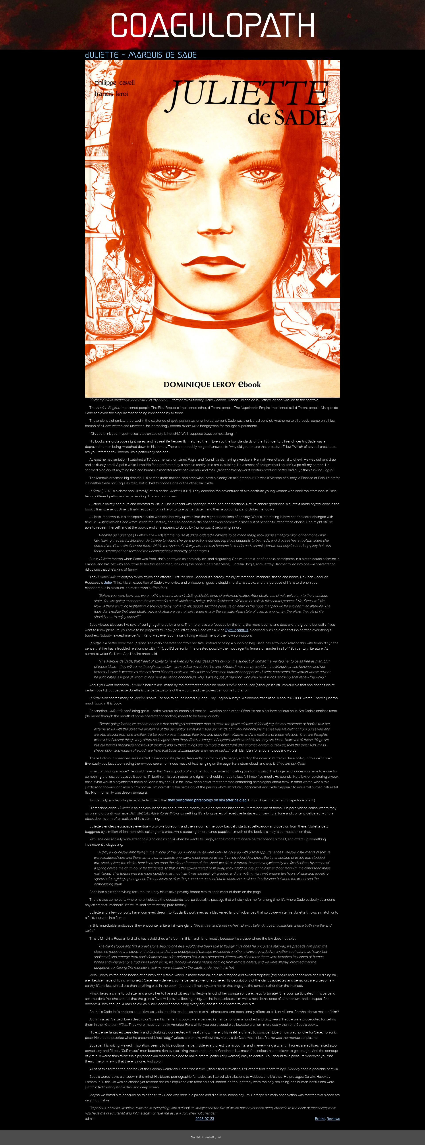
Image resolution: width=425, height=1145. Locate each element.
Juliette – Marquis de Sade (141, 54)
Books (320, 1118)
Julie (108, 582)
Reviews (333, 1118)
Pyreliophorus (236, 630)
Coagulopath (213, 24)
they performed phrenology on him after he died (207, 800)
